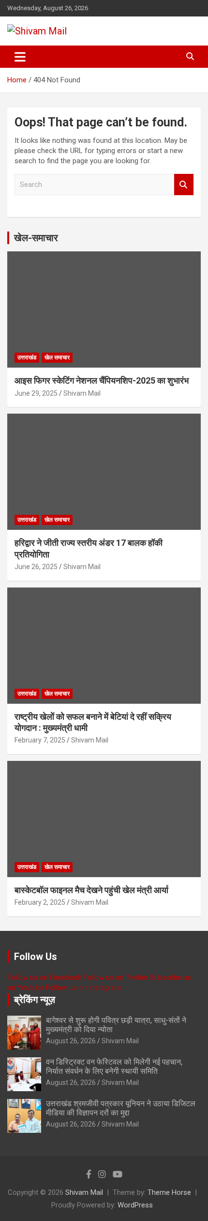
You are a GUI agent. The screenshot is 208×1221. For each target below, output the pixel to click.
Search (183, 185)
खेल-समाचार (36, 238)
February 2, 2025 (40, 902)
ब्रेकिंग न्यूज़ (34, 999)
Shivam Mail (82, 393)
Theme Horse (169, 1192)
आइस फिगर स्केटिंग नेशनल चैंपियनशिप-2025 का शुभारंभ (102, 380)
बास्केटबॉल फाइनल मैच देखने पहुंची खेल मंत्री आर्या (91, 890)
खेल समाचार (57, 357)
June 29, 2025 (36, 393)
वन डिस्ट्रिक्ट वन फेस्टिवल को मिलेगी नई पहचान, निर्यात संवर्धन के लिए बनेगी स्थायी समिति (114, 1066)
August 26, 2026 (71, 1041)
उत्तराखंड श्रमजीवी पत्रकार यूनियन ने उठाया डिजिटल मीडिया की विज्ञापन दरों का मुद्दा (120, 1108)
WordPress (135, 1205)
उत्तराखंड (26, 357)
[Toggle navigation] (20, 57)
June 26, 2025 (36, 567)
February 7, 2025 (40, 740)
